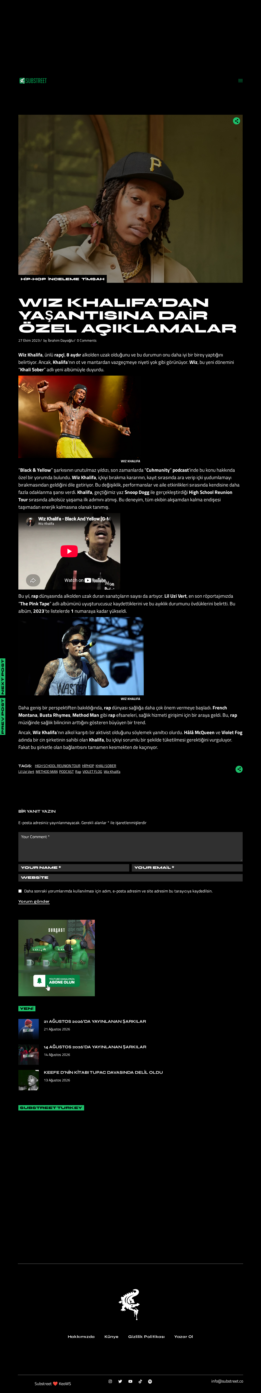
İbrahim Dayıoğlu (60, 340)
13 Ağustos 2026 (57, 1080)
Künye (112, 1336)
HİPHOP (88, 765)
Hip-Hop (33, 279)
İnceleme (63, 279)
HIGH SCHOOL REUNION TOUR (58, 765)
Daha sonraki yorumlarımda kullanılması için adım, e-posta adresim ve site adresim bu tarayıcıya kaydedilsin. (118, 891)
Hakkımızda (81, 1336)
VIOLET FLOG (92, 771)
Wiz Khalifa (112, 771)
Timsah (93, 279)
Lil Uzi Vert (26, 771)
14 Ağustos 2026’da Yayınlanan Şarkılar (95, 1046)
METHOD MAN (47, 771)
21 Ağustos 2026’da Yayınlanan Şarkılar (95, 1021)
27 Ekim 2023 (29, 340)
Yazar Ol (183, 1336)
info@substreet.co (227, 1381)
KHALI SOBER (106, 765)
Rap (78, 771)
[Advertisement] (130, 35)
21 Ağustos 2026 (57, 1029)
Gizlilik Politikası (146, 1336)
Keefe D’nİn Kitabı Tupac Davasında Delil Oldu (103, 1072)
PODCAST (66, 771)
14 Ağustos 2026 (57, 1054)
